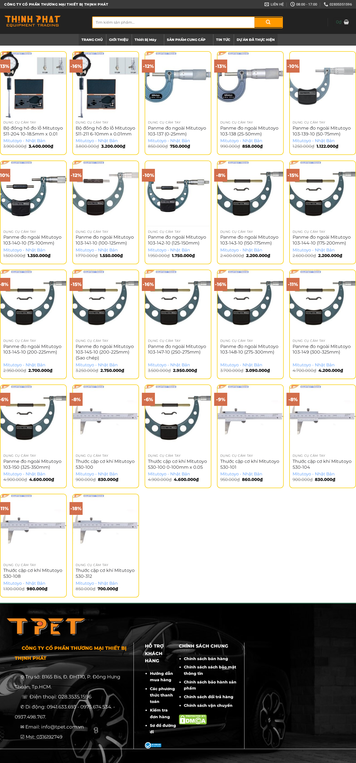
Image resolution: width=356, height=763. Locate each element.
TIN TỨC (223, 40)
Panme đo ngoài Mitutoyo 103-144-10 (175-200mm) (322, 240)
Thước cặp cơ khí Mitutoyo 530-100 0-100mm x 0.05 (177, 464)
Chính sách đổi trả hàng (208, 696)
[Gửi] (268, 22)
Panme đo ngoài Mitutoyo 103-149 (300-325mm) (322, 349)
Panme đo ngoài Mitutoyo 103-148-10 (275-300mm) (249, 349)
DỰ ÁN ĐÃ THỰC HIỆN (256, 40)
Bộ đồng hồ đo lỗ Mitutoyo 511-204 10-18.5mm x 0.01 (33, 131)
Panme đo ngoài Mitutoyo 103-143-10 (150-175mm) (249, 240)
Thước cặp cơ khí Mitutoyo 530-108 (32, 573)
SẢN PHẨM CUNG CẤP (186, 40)
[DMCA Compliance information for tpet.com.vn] (193, 719)
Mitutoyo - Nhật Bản (24, 140)
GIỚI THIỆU (118, 40)
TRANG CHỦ (92, 40)
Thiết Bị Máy (145, 40)
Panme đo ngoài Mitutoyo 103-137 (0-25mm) (177, 131)
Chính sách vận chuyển (208, 705)
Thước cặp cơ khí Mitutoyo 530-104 (322, 464)
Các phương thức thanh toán (162, 695)
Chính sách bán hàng (206, 658)
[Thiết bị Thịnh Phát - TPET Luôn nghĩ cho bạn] (44, 21)
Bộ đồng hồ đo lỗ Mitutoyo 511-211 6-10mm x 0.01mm (105, 131)
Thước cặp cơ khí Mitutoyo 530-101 (249, 464)
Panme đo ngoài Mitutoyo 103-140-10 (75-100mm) (32, 240)
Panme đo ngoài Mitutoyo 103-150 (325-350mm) (32, 464)
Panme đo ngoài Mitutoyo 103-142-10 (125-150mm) (177, 240)
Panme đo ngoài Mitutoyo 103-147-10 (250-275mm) (177, 349)
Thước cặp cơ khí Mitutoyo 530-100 (105, 464)
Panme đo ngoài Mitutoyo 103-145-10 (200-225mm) (32, 349)
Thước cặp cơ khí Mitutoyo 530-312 (105, 573)
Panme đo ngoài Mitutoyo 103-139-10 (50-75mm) (322, 131)
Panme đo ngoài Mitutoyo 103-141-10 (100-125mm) (105, 240)
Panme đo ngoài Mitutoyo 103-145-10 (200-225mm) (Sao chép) (105, 352)
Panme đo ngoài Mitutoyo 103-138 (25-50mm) (249, 131)
